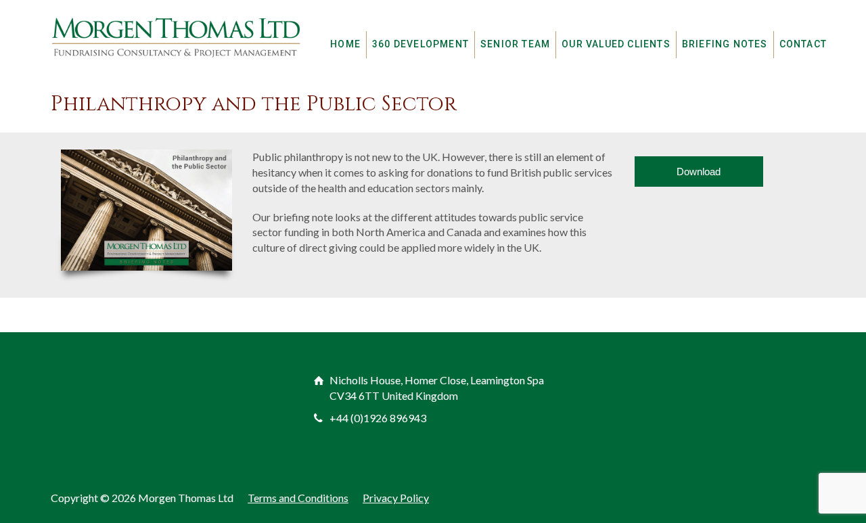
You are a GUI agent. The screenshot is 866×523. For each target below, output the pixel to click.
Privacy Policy (396, 497)
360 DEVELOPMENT (420, 44)
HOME (345, 44)
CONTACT (803, 44)
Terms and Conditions (298, 497)
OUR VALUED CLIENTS (616, 44)
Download (699, 171)
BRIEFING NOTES (725, 44)
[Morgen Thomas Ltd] (175, 36)
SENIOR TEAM (515, 44)
